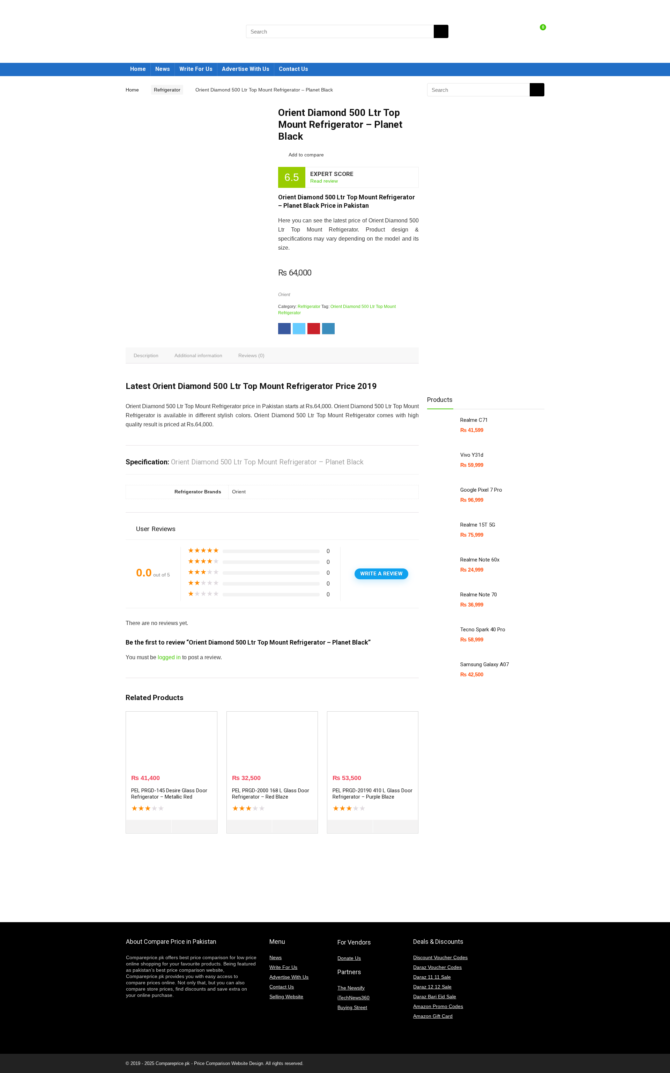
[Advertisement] (483, 278)
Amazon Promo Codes (438, 1006)
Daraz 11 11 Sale (432, 977)
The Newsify (351, 988)
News (162, 69)
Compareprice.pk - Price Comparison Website (202, 1063)
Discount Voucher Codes (440, 957)
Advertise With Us (245, 69)
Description (146, 355)
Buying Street (352, 1007)
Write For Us (196, 69)
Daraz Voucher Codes (437, 967)
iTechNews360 (353, 997)
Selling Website (286, 996)
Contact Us (293, 69)
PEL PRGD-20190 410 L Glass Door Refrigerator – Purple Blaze (372, 793)
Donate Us (349, 958)
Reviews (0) (251, 355)
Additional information (198, 355)
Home (138, 69)
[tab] (146, 355)
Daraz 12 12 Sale (432, 987)
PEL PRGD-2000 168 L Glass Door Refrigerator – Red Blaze (270, 793)
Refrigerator (167, 90)
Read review (324, 181)
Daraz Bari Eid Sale (434, 996)
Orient (284, 294)
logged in (169, 657)
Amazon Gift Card (433, 1016)
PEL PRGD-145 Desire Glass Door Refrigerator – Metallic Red (169, 793)
